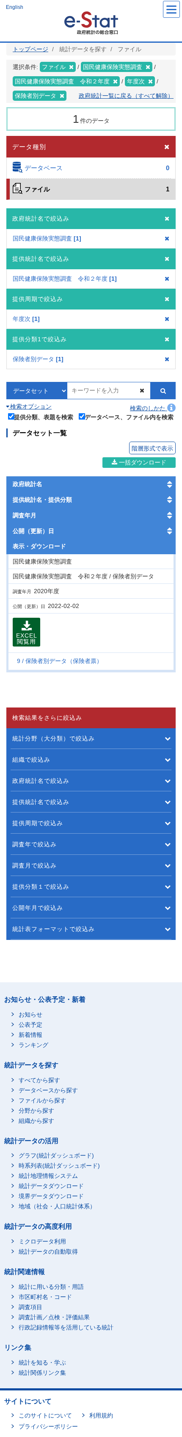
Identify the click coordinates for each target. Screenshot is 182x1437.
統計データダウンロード (51, 1186)
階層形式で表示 (152, 448)
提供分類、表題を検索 (43, 417)
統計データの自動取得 (48, 1252)
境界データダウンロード (51, 1196)
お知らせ (30, 1014)
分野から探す (36, 1111)
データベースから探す (48, 1090)
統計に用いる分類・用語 (51, 1287)
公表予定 (30, 1025)
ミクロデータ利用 (42, 1241)
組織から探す (36, 1121)
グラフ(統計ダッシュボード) (56, 1155)
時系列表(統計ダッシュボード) (59, 1166)
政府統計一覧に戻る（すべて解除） (126, 95)
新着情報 (30, 1035)
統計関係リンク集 (42, 1373)
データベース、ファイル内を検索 (129, 417)
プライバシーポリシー (48, 1426)
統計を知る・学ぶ (42, 1362)
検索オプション (30, 406)
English (14, 7)
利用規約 (101, 1415)
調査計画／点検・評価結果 (54, 1317)
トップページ (30, 49)
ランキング (33, 1045)
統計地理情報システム (48, 1176)
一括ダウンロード (141, 462)
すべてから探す (39, 1080)
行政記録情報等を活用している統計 (66, 1327)
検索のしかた (148, 408)
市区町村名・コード (45, 1297)
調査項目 (30, 1307)
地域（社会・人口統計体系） (57, 1206)
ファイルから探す (42, 1100)
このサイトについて (45, 1415)
